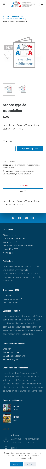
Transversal (9, 168)
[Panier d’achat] (42, 4)
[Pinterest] (26, 218)
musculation (9, 174)
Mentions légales (11, 359)
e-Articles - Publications (27, 165)
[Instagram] (19, 218)
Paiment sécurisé (11, 352)
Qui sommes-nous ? (12, 299)
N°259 (16, 406)
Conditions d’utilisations (14, 356)
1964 (17, 171)
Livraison (7, 348)
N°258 (16, 417)
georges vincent (28, 171)
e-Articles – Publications (14, 238)
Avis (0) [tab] (23, 191)
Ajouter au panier (30, 149)
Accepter (16, 464)
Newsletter (8, 253)
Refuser (30, 464)
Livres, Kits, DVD (10, 249)
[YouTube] (33, 218)
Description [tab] (23, 186)
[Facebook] (13, 218)
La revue (7, 295)
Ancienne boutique (11, 302)
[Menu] (4, 4)
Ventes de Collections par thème (18, 245)
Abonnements (9, 235)
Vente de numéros (11, 242)
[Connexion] (39, 4)
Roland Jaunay (23, 174)
